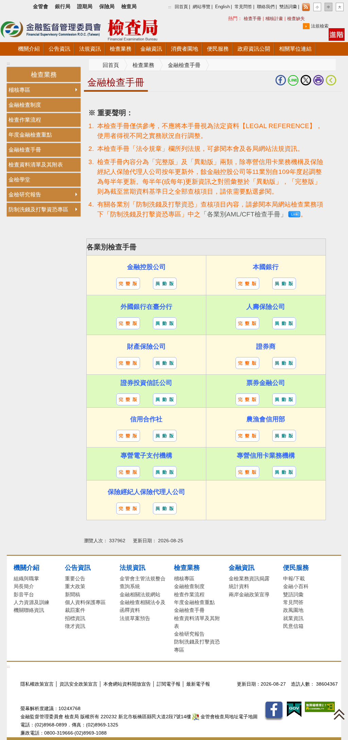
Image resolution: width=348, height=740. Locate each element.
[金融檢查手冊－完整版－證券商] (247, 362)
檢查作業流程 (24, 120)
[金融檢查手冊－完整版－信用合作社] (128, 435)
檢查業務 (143, 65)
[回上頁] (332, 80)
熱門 (246, 18)
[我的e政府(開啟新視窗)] (294, 708)
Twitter (306, 80)
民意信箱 (293, 626)
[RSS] (306, 7)
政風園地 (293, 610)
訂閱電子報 (168, 684)
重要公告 (75, 578)
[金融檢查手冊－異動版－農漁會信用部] (284, 435)
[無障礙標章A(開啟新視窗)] (320, 706)
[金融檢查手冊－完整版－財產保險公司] (128, 362)
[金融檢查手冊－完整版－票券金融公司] (247, 399)
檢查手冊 (252, 18)
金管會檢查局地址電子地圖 (228, 716)
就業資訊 (293, 618)
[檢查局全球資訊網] (88, 28)
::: (169, 7)
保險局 (107, 6)
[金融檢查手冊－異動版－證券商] (284, 362)
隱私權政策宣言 (37, 684)
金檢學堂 (19, 179)
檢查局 (129, 6)
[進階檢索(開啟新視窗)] (337, 34)
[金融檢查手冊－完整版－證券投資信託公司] (128, 399)
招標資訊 (75, 618)
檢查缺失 (296, 18)
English (222, 6)
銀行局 (62, 6)
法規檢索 (320, 26)
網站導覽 (201, 6)
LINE (294, 80)
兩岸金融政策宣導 (249, 594)
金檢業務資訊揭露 (249, 578)
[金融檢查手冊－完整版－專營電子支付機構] (128, 471)
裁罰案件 (75, 610)
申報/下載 (294, 578)
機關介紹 (26, 567)
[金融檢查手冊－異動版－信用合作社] (165, 435)
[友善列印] (319, 80)
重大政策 (75, 586)
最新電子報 (198, 684)
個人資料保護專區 (85, 602)
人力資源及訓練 (31, 602)
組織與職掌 (26, 578)
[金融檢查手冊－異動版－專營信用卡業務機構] (284, 471)
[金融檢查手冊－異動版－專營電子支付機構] (165, 471)
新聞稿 (72, 594)
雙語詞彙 (288, 6)
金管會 (40, 6)
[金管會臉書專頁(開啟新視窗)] (273, 710)
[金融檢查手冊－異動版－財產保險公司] (165, 362)
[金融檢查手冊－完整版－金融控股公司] (128, 283)
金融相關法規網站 (140, 594)
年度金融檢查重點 (30, 135)
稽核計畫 (274, 18)
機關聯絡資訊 (29, 610)
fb (281, 80)
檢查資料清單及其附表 (35, 165)
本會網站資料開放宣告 (127, 684)
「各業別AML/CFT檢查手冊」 (244, 214)
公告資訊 (78, 567)
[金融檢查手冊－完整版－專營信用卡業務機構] (247, 471)
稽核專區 (19, 90)
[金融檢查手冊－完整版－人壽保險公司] (247, 323)
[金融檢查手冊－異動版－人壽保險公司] (284, 323)
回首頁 (181, 6)
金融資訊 (242, 567)
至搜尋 (186, 30)
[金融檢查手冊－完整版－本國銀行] (247, 283)
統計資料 (239, 586)
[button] (317, 7)
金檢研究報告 (24, 194)
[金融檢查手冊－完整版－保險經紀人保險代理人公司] (128, 508)
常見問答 (243, 6)
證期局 (84, 6)
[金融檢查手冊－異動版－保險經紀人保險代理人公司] (165, 508)
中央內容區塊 (100, 102)
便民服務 (296, 567)
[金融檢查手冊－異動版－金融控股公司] (165, 283)
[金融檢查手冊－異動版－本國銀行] (284, 283)
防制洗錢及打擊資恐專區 (38, 209)
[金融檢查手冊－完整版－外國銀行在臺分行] (128, 323)
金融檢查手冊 (24, 150)
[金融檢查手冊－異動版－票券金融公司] (284, 399)
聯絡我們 (266, 6)
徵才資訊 (75, 626)
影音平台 (24, 594)
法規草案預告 (135, 618)
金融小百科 (296, 586)
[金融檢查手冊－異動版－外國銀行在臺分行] (165, 323)
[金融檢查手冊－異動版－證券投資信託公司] (165, 399)
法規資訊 (132, 567)
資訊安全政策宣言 (78, 684)
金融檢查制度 (24, 105)
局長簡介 (24, 586)
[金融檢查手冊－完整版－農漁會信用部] (247, 435)
